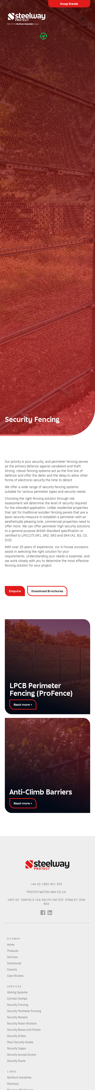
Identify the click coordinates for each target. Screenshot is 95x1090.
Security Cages (16, 1048)
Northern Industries (19, 1077)
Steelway (13, 1083)
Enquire (15, 591)
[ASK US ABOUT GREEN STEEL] (44, 36)
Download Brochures (47, 591)
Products (12, 951)
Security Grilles (16, 1036)
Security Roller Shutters (22, 1023)
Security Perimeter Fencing (24, 1011)
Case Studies (15, 975)
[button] (83, 19)
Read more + (23, 704)
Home (11, 944)
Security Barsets (17, 1017)
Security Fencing (17, 1004)
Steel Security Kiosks (20, 1042)
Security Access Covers (21, 1054)
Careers (12, 969)
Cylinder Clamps (17, 998)
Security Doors (16, 1061)
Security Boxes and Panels (24, 1029)
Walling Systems (17, 992)
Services (12, 957)
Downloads (14, 963)
